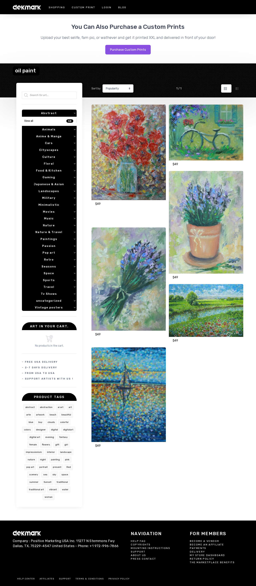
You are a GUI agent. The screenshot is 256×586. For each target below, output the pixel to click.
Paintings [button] (48, 239)
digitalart (68, 429)
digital (54, 429)
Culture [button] (48, 157)
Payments (198, 548)
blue (31, 422)
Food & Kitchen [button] (49, 170)
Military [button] (49, 198)
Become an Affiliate (207, 544)
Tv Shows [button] (49, 294)
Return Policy (202, 559)
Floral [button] (49, 163)
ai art (60, 407)
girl (66, 444)
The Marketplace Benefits (212, 562)
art (70, 407)
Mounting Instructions (150, 548)
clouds (51, 422)
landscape (65, 452)
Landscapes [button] (49, 191)
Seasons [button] (49, 266)
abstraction (46, 407)
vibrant (53, 489)
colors (27, 429)
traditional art (36, 489)
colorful (64, 422)
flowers (46, 444)
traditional (62, 482)
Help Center (26, 578)
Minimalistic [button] (49, 204)
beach (53, 414)
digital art (34, 437)
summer (33, 482)
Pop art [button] (49, 252)
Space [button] (49, 273)
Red (69, 467)
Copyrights (141, 544)
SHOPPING (57, 7)
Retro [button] (49, 259)
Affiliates (47, 578)
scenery (33, 474)
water (65, 489)
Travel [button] (48, 287)
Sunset (47, 482)
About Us (138, 555)
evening (49, 437)
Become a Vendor (204, 541)
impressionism (34, 452)
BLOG (122, 7)
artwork (40, 414)
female (33, 444)
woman (48, 497)
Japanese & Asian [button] (49, 184)
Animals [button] (49, 129)
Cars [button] (49, 143)
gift (57, 444)
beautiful (66, 414)
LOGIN (107, 7)
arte (28, 414)
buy (40, 422)
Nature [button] (49, 225)
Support (138, 551)
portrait (43, 467)
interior (51, 452)
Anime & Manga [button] (49, 136)
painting (55, 459)
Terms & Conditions (90, 578)
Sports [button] (49, 280)
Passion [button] (49, 246)
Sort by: (96, 88)
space (64, 474)
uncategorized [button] (49, 300)
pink (67, 459)
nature (31, 459)
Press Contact (143, 559)
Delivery (197, 551)
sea (45, 474)
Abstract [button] (49, 113)
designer (41, 429)
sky (54, 474)
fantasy (63, 437)
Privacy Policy (119, 578)
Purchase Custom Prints (128, 49)
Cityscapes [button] (49, 150)
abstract (30, 407)
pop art (30, 467)
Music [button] (49, 218)
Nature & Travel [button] (49, 232)
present (57, 467)
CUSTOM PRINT (83, 7)
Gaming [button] (49, 177)
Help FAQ (138, 541)
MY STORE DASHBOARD (207, 555)
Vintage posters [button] (49, 307)
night (43, 459)
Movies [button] (49, 211)
